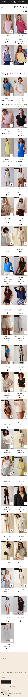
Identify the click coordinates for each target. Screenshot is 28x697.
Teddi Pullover (7, 250)
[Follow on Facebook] (10, 687)
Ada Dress (7, 534)
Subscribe (6, 682)
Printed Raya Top (7, 309)
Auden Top (20, 220)
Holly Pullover (7, 450)
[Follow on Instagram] (14, 687)
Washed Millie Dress (21, 161)
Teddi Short (7, 338)
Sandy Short (21, 421)
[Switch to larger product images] (23, 11)
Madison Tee (21, 37)
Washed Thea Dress (7, 161)
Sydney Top (21, 279)
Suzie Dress (21, 247)
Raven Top (7, 393)
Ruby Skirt (7, 562)
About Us (3, 658)
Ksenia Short (7, 480)
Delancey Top (20, 190)
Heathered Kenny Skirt (20, 336)
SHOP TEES (14, 2)
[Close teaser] (8, 695)
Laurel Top (7, 218)
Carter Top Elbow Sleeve (7, 100)
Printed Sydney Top (7, 423)
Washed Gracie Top (7, 279)
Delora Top (7, 589)
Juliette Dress (20, 534)
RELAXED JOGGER (7, 644)
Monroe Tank (20, 69)
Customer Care (5, 664)
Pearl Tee (7, 69)
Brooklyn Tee (20, 100)
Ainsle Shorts (20, 450)
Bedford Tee (7, 129)
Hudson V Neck (20, 393)
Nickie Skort (21, 309)
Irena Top (20, 562)
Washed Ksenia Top (20, 480)
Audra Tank (7, 37)
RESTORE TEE (21, 617)
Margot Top (21, 131)
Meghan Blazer (21, 366)
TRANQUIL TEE (7, 617)
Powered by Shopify (18, 693)
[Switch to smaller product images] (26, 11)
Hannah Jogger (21, 589)
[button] (4, 693)
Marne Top (20, 507)
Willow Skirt (7, 366)
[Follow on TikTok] (17, 687)
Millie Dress (7, 190)
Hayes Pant (7, 507)
